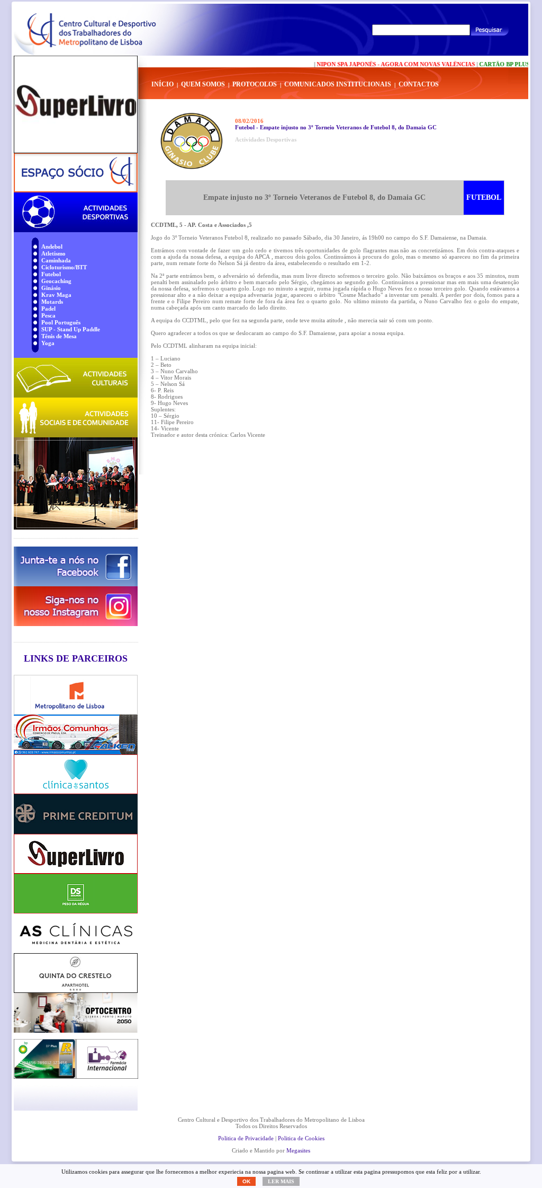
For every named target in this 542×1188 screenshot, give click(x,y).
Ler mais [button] (281, 1181)
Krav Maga (56, 295)
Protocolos (254, 84)
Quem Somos (203, 84)
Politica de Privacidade (246, 1138)
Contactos (419, 84)
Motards (52, 301)
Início (162, 84)
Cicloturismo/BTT (64, 267)
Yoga (48, 343)
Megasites (298, 1150)
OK (246, 1181)
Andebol (51, 246)
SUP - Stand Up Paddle (70, 329)
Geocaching (56, 281)
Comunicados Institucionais (337, 84)
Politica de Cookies (301, 1138)
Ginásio (51, 288)
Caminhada (56, 260)
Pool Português (60, 322)
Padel (48, 308)
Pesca (48, 315)
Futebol (51, 274)
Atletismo (53, 253)
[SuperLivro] (76, 104)
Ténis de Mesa (59, 336)
